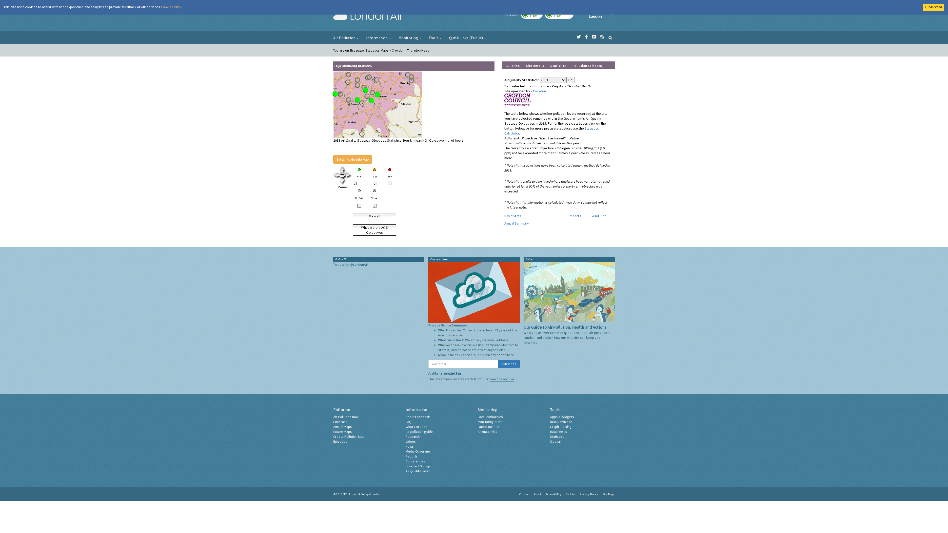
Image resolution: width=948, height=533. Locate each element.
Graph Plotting (561, 426)
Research (413, 436)
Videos (411, 441)
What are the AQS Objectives (374, 230)
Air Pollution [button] (344, 37)
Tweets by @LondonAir (350, 264)
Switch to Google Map (352, 159)
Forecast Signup (418, 466)
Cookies (570, 494)
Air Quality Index (418, 471)
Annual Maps (342, 426)
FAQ (409, 421)
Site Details (535, 65)
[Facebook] (586, 37)
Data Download (561, 421)
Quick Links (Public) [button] (466, 37)
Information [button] (377, 37)
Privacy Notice (589, 494)
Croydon (539, 91)
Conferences (415, 461)
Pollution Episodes (587, 65)
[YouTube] (594, 37)
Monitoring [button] (408, 37)
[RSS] (602, 37)
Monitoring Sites (490, 421)
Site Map (608, 494)
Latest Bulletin (488, 426)
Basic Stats (512, 216)
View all (374, 216)
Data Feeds (558, 431)
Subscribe (508, 364)
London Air (368, 16)
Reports (575, 216)
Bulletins (513, 65)
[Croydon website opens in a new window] (517, 99)
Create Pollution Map (349, 436)
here (510, 355)
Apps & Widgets (562, 417)
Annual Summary (516, 223)
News (410, 446)
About (537, 494)
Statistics (557, 436)
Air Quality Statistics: (521, 80)
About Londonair (418, 417)
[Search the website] (610, 37)
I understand (933, 7)
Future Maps (342, 431)
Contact (524, 494)
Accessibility (553, 494)
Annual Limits (487, 431)
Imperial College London (602, 16)
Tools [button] (434, 37)
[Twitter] (579, 37)
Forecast (340, 421)
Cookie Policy (171, 7)
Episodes (340, 441)
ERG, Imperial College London (361, 494)
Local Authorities (490, 417)
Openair (556, 441)
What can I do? (416, 426)
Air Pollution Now (345, 417)
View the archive (502, 379)
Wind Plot (599, 216)
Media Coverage (418, 451)
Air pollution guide (419, 431)
